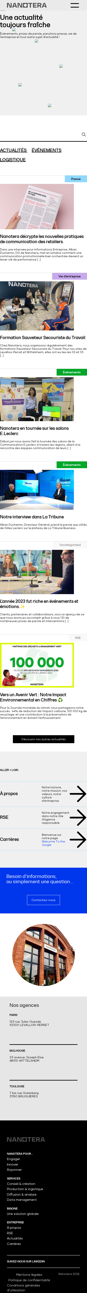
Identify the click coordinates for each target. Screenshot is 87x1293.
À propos (9, 793)
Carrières (9, 839)
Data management (22, 1199)
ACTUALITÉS (13, 150)
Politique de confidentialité (29, 1280)
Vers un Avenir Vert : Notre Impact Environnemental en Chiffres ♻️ (33, 697)
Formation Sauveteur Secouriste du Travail (42, 337)
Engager (13, 1159)
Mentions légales (29, 1274)
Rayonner (14, 1169)
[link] (27, 5)
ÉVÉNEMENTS (46, 150)
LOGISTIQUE (13, 159)
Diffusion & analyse (22, 1194)
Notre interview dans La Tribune (32, 517)
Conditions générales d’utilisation (23, 1287)
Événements (72, 372)
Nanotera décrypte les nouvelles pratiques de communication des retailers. (42, 239)
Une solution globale (23, 1214)
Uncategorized (70, 544)
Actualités (15, 1238)
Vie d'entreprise (69, 276)
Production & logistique (25, 1189)
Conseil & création (21, 1184)
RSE (78, 637)
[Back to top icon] (78, 1284)
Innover (12, 1164)
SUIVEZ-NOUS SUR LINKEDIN (26, 1261)
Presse (76, 179)
